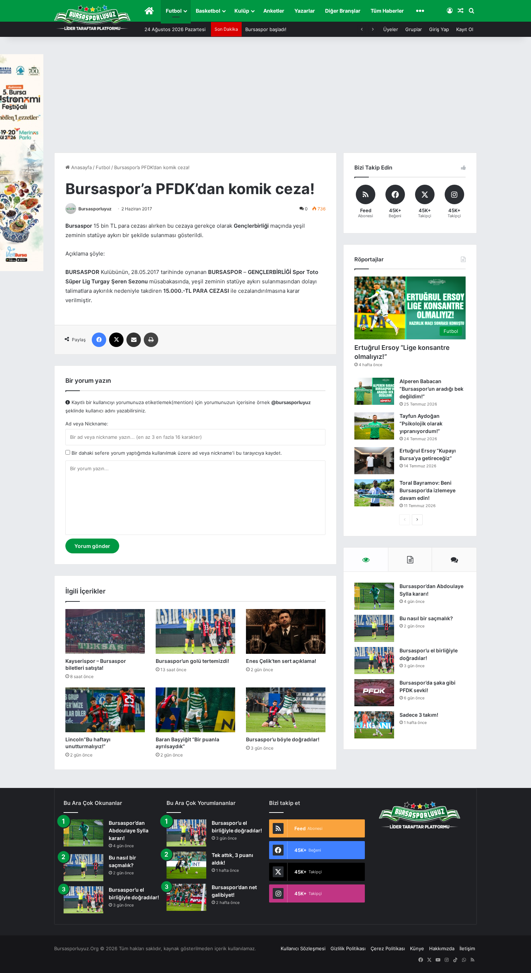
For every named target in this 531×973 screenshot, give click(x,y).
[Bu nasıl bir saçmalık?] (374, 628)
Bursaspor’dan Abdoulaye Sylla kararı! (128, 830)
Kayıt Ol (464, 29)
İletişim (467, 948)
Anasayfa (81, 167)
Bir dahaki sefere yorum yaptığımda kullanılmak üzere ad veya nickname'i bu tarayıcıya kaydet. (176, 453)
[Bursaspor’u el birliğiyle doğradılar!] (374, 660)
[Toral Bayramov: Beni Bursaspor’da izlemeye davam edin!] (374, 492)
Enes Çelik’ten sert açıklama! (281, 661)
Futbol (174, 11)
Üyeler (390, 29)
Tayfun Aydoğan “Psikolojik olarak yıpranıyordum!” (421, 423)
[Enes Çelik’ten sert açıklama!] (285, 631)
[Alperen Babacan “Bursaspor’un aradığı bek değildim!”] (374, 391)
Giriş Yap (439, 29)
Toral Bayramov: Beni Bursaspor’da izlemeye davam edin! (428, 490)
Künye (417, 948)
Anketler (273, 11)
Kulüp (241, 11)
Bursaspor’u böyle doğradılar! (282, 739)
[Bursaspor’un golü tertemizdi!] (195, 631)
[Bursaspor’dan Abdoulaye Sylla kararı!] (374, 596)
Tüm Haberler (387, 11)
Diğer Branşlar (343, 11)
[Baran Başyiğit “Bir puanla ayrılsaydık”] (195, 709)
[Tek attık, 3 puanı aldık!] (186, 865)
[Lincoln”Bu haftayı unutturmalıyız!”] (105, 709)
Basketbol (208, 11)
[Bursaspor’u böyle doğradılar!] (285, 709)
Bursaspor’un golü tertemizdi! (192, 661)
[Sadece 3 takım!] (374, 724)
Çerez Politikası (388, 948)
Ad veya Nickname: (86, 424)
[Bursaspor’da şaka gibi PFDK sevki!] (374, 692)
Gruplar (413, 29)
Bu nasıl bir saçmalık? (426, 618)
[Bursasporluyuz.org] (92, 17)
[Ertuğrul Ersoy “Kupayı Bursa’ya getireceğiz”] (374, 460)
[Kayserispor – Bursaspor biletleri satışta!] (105, 631)
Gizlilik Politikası (348, 948)
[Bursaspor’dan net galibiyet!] (186, 897)
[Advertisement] (265, 98)
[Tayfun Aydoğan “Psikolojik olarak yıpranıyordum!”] (374, 426)
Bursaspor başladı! (265, 29)
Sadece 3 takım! (419, 715)
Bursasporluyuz (95, 208)
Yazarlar (304, 11)
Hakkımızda (441, 948)
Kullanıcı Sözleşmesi (303, 948)
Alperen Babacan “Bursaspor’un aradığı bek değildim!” (431, 388)
